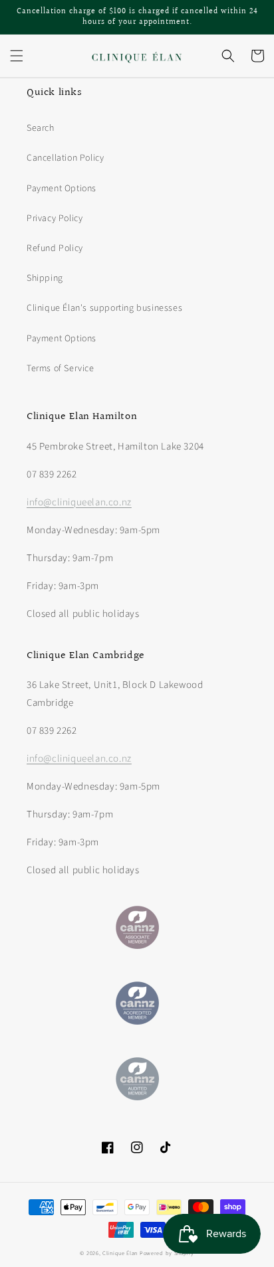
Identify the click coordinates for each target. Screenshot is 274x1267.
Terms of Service (60, 368)
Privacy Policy (54, 218)
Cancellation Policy (65, 158)
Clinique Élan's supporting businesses (104, 308)
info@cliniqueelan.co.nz (79, 502)
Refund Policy (55, 248)
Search (41, 128)
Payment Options (61, 188)
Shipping (45, 278)
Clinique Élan (120, 1253)
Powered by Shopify (167, 1253)
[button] (16, 55)
